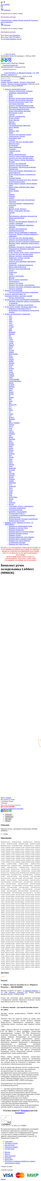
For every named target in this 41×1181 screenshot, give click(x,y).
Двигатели (12, 201)
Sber (10, 472)
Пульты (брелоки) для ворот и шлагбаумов (23, 519)
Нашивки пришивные (16, 530)
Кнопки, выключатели (16, 298)
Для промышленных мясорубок (19, 125)
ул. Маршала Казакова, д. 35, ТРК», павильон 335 (20, 991)
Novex (11, 426)
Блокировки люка (15, 138)
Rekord (11, 450)
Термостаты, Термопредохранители (21, 265)
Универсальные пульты (17, 521)
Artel (10, 328)
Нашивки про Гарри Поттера (19, 544)
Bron (10, 337)
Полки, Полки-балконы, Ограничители (22, 174)
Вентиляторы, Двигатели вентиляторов (22, 167)
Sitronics (11, 464)
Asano (11, 325)
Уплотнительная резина (17, 182)
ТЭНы (11, 153)
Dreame (11, 359)
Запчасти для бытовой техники (15, 89)
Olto (10, 435)
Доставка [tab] (8, 819)
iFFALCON (13, 405)
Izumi (10, 401)
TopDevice (12, 486)
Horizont (11, 386)
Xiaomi (11, 499)
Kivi (10, 408)
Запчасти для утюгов (16, 283)
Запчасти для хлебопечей (17, 163)
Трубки (11, 207)
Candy (11, 339)
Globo (11, 377)
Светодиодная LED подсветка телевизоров (23, 292)
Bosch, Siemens (14, 127)
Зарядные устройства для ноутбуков (21, 305)
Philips (11, 437)
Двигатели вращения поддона (19, 109)
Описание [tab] (8, 814)
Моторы (11, 278)
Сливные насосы (14, 151)
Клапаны (12, 140)
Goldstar (11, 376)
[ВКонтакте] (2, 811)
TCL (10, 484)
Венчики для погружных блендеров (21, 98)
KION (11, 410)
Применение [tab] (9, 816)
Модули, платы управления (18, 279)
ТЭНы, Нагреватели (16, 259)
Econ (10, 366)
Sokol (10, 466)
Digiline (11, 352)
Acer (10, 316)
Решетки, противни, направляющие (21, 256)
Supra (10, 459)
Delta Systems (13, 354)
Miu (10, 421)
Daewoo (11, 345)
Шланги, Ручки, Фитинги (17, 209)
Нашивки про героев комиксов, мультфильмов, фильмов (19, 541)
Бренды (7, 1154)
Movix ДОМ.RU (14, 423)
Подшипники (13, 145)
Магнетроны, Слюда (16, 113)
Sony (10, 455)
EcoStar (11, 368)
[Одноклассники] (5, 811)
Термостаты (13, 272)
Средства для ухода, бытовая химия (21, 142)
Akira (10, 321)
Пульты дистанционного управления (17, 314)
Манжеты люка (14, 143)
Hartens (11, 397)
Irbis (10, 403)
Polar (10, 441)
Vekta (10, 493)
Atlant (11, 185)
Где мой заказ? (6, 80)
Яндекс (11, 504)
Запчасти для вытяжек (16, 276)
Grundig (11, 374)
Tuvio (10, 488)
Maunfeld (12, 419)
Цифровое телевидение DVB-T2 (20, 308)
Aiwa (10, 317)
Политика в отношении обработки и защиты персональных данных (20, 1162)
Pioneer (11, 443)
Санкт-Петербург (14, 35)
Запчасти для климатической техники (21, 240)
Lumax (11, 414)
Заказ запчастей (10, 1156)
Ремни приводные (15, 147)
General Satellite (14, 379)
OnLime (11, 432)
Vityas (11, 490)
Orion (10, 430)
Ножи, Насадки (14, 120)
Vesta (10, 495)
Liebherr (11, 198)
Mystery (11, 417)
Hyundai (11, 385)
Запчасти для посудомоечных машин (21, 156)
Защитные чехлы (14, 517)
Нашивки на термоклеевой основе (20, 526)
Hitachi (11, 383)
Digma (11, 357)
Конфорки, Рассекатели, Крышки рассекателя (24, 247)
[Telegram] (7, 811)
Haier (10, 390)
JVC (10, 406)
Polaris (11, 133)
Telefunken (12, 482)
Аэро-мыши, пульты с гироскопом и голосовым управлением (21, 507)
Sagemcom (12, 468)
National (11, 424)
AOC (10, 323)
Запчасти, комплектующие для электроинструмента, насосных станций (18, 295)
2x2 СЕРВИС (5, 4)
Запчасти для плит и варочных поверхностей (24, 241)
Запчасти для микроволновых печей (21, 105)
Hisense (11, 394)
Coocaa (11, 341)
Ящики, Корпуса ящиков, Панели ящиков (23, 183)
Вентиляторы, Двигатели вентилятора (22, 107)
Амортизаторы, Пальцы (17, 136)
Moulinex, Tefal (14, 131)
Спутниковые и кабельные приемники (22, 515)
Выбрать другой (15, 39)
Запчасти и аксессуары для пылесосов (22, 200)
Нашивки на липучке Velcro (18, 528)
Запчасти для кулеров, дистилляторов (21, 285)
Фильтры (12, 162)
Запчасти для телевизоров (13, 290)
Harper (11, 388)
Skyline (11, 477)
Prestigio (11, 444)
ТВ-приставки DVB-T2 (17, 513)
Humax (11, 392)
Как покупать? (10, 1145)
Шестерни (12, 123)
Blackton (11, 334)
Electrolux (12, 196)
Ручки (11, 176)
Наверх (3, 1179)
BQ (10, 336)
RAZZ (11, 452)
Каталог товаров (12, 20)
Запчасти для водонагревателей (19, 269)
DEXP (11, 347)
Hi (9, 395)
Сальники (12, 149)
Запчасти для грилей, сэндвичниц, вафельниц (24, 287)
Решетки (12, 122)
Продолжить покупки (8, 17)
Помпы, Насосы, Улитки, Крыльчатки (22, 160)
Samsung (12, 194)
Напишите (25, 1110)
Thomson (12, 479)
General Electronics (15, 381)
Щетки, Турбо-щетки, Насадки (19, 211)
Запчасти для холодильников (17, 84)
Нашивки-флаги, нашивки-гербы (20, 539)
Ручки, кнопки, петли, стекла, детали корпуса (24, 252)
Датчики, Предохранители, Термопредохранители (18, 229)
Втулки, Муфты (14, 118)
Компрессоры (13, 169)
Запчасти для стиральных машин (20, 134)
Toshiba (11, 481)
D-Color (11, 350)
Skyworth (12, 470)
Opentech (12, 434)
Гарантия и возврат (11, 1147)
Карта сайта (9, 1159)
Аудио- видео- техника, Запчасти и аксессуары (21, 307)
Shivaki (11, 457)
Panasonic (12, 439)
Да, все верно (5, 39)
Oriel (10, 428)
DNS (10, 348)
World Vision (13, 497)
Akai (10, 319)
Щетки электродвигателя (17, 154)
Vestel (11, 492)
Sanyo (11, 463)
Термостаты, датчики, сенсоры (19, 258)
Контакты (9, 22)
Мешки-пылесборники (16, 218)
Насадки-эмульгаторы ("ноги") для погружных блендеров (20, 103)
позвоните (19, 1113)
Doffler (11, 361)
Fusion (11, 372)
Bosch (11, 96)
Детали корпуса (14, 281)
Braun (11, 94)
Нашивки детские (15, 535)
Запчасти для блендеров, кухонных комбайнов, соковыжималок (21, 92)
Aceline (11, 327)
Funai (10, 370)
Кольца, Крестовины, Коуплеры (19, 111)
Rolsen (11, 448)
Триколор (12, 502)
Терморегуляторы (15, 178)
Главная (3, 20)
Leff (10, 415)
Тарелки (11, 114)
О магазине (9, 1141)
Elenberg (11, 363)
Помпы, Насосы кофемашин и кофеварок (23, 232)
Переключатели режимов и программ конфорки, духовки (21, 249)
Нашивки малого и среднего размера (21, 531)
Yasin (10, 501)
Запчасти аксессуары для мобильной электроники (22, 299)
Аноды (11, 270)
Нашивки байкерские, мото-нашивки (21, 537)
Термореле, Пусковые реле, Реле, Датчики (23, 180)
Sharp (10, 461)
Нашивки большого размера (18, 533)
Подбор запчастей (24, 20)
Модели (7, 1152)
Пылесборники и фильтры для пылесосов (23, 216)
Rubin (11, 446)
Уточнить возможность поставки (12, 808)
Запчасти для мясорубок (17, 116)
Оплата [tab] (8, 821)
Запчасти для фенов (15, 288)
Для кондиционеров (15, 510)
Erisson (11, 365)
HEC (10, 399)
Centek (11, 343)
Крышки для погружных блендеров (21, 100)
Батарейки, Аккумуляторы (18, 511)
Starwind (11, 475)
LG (10, 192)
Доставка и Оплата (11, 1143)
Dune (10, 356)
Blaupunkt (12, 332)
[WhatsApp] (10, 811)
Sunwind (11, 473)
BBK (10, 330)
